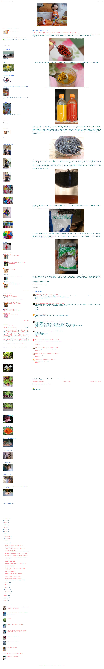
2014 (5, 531)
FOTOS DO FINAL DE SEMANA (12, 636)
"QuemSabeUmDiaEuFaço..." (20, 338)
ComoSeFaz (16, 28)
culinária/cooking (10, 327)
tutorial (21, 334)
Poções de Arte (39, 339)
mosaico (9, 340)
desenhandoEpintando (24, 340)
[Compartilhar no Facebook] (36, 287)
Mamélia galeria (8, 132)
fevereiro (8, 591)
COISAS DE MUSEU (9, 547)
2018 (5, 526)
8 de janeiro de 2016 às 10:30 (47, 359)
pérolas (23, 343)
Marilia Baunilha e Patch (41, 303)
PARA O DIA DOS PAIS (10, 571)
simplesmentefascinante (41, 321)
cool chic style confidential (11, 302)
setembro (7, 542)
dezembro (7, 536)
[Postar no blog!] (34, 287)
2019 (5, 524)
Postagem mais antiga (95, 381)
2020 (5, 522)
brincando (24, 336)
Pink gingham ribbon (13, 314)
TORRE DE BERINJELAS (10, 550)
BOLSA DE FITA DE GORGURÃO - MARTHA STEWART (16, 555)
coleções (5, 336)
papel (24, 335)
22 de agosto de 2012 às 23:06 (51, 353)
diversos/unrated (11, 330)
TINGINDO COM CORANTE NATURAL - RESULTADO (16, 553)
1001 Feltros (7, 254)
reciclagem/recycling (9, 333)
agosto (7, 543)
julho (7, 582)
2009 (5, 598)
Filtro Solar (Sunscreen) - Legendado (15, 548)
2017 (5, 527)
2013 (5, 533)
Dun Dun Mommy (7, 275)
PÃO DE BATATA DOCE (10, 561)
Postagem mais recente (38, 381)
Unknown (37, 314)
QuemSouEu (9, 28)
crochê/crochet (24, 330)
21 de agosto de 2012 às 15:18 (51, 339)
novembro (7, 538)
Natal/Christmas (24, 333)
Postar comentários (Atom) (44, 384)
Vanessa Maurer (8, 268)
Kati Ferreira (38, 347)
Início (3, 28)
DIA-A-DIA (8, 618)
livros (12, 343)
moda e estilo (18, 343)
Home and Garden (8, 295)
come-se (6, 261)
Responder (37, 300)
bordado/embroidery (8, 335)
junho (7, 584)
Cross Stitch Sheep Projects (10, 296)
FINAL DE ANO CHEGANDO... (12, 656)
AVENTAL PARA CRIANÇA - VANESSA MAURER (15, 580)
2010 (5, 597)
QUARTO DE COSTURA (9, 566)
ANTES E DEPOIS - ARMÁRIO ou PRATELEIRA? (15, 563)
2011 (5, 595)
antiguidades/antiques (15, 336)
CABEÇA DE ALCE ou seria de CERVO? (14, 545)
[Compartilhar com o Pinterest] (37, 287)
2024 (5, 520)
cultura (4, 338)
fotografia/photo (24, 329)
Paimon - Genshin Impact (14, 255)
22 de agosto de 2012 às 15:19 (50, 347)
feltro (15, 339)
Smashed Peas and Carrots (10, 309)
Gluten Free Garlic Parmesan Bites (12, 310)
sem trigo (16, 340)
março (7, 589)
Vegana (20, 339)
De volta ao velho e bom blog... (15, 276)
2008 (5, 600)
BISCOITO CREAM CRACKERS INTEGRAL (13, 573)
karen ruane (7, 313)
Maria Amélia (41, 284)
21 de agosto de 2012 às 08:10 (47, 314)
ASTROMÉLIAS (8, 575)
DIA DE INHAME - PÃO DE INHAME (13, 576)
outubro (7, 540)
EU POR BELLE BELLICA (11, 647)
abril (7, 587)
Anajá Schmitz (38, 294)
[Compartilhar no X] (35, 287)
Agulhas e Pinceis (8, 283)
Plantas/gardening (8, 329)
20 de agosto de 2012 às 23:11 (50, 294)
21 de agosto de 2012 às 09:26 (55, 321)
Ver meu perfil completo (13, 31)
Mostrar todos (26, 290)
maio (6, 585)
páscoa (18, 335)
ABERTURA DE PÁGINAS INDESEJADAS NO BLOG (12, 653)
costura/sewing (8, 326)
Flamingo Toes (7, 299)
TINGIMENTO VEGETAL (10, 560)
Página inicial (67, 381)
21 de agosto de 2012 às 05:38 (56, 303)
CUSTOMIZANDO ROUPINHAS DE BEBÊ (13, 578)
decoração (10, 338)
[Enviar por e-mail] (33, 287)
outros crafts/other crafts (44, 285)
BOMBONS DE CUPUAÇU (10, 565)
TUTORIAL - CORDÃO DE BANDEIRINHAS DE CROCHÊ (16, 552)
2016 (5, 529)
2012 (5, 535)
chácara (10, 334)
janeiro (7, 593)
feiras (8, 343)
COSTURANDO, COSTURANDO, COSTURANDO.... (16, 624)
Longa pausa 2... (12, 269)
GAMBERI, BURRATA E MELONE (14, 303)
